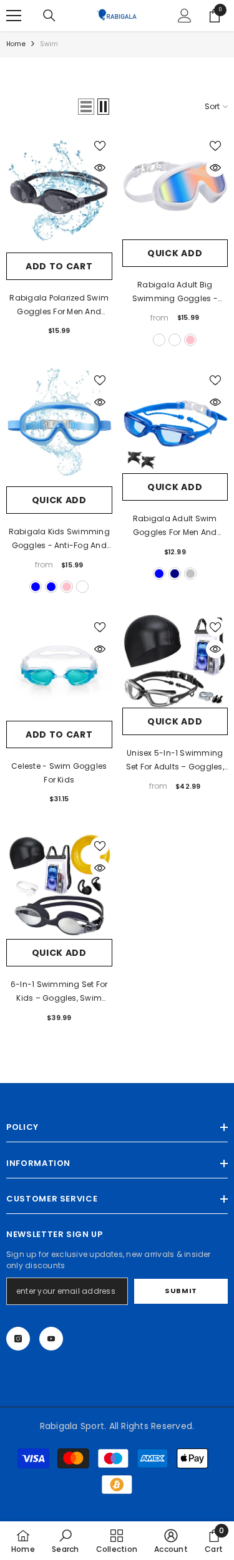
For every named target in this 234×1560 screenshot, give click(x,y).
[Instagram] (18, 1339)
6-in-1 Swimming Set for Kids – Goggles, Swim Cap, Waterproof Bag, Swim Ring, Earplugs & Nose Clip (59, 992)
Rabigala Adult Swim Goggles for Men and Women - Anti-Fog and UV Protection (175, 526)
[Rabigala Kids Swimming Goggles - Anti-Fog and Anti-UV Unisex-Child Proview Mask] (59, 427)
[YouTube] (51, 1339)
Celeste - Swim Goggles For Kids (59, 773)
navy (174, 573)
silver (190, 573)
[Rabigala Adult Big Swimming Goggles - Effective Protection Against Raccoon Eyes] (175, 186)
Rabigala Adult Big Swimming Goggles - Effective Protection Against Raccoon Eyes (175, 292)
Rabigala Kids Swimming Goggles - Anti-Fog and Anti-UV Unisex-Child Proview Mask (59, 539)
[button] (86, 107)
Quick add (174, 253)
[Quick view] (99, 167)
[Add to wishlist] (99, 146)
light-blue (51, 586)
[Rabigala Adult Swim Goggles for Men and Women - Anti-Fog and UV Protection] (175, 421)
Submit (181, 1291)
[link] (65, 1541)
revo (159, 340)
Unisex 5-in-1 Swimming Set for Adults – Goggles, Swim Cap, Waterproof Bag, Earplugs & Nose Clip (175, 761)
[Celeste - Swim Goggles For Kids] (59, 668)
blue (35, 586)
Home (16, 44)
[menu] (13, 15)
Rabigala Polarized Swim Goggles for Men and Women (59, 305)
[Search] (49, 15)
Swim (49, 44)
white (174, 340)
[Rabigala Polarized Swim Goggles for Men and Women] (59, 193)
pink (190, 340)
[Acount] (185, 15)
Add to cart (59, 266)
